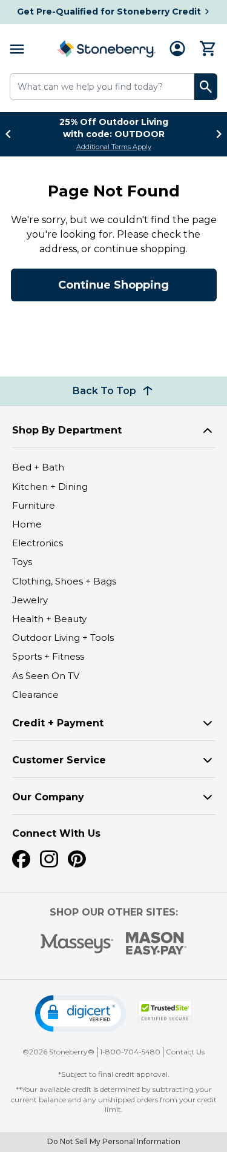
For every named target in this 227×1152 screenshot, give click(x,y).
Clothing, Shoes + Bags (64, 581)
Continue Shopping (113, 285)
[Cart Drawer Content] (208, 48)
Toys (22, 562)
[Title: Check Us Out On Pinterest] (77, 859)
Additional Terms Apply (113, 146)
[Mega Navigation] (17, 48)
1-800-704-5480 (130, 1051)
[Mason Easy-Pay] (156, 943)
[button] (80, 1013)
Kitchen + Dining (50, 486)
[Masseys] (77, 944)
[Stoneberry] (106, 48)
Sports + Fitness (48, 656)
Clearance (35, 694)
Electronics (37, 543)
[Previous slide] (11, 134)
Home (27, 524)
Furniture (33, 505)
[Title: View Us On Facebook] (21, 859)
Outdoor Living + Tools (63, 637)
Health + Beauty (49, 619)
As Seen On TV (45, 675)
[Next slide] (215, 134)
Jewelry (30, 600)
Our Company (48, 797)
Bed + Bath (38, 467)
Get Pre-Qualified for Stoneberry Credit (109, 11)
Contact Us (185, 1051)
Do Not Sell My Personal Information (113, 1141)
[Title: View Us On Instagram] (49, 859)
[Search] (205, 86)
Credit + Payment (58, 723)
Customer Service (59, 760)
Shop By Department (67, 430)
